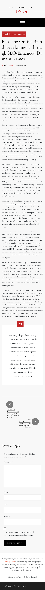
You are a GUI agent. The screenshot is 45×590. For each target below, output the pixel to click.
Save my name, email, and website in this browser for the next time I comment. (19, 533)
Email (6, 504)
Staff (5, 65)
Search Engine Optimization (14, 34)
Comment (8, 462)
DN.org (22, 11)
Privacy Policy (10, 561)
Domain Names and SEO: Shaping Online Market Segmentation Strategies (24, 424)
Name (6, 492)
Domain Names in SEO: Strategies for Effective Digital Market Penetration (13, 414)
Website (7, 516)
